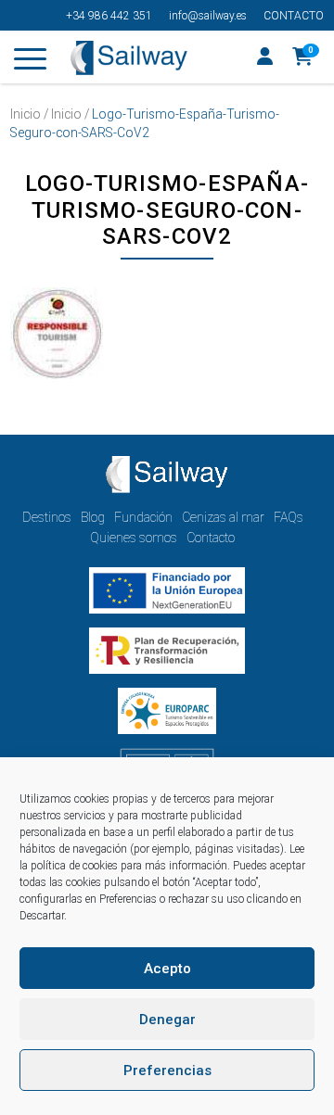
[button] (303, 58)
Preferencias (167, 1070)
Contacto (293, 15)
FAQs (288, 517)
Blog (93, 517)
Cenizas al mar (223, 517)
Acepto (167, 968)
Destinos (46, 517)
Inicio (25, 114)
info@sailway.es (208, 15)
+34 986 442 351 (109, 15)
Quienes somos (133, 537)
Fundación (143, 517)
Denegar (167, 1019)
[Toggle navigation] (30, 62)
